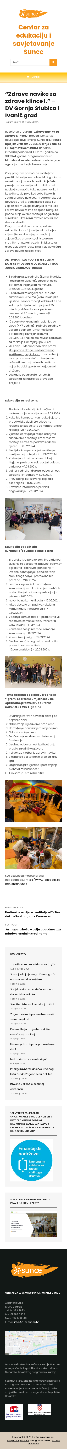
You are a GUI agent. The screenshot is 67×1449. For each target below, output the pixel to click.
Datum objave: (22, 121)
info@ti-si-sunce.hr (26, 1322)
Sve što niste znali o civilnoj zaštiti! (32, 1004)
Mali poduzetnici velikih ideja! (28, 1059)
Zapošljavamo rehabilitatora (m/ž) (32, 964)
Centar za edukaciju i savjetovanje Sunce (33, 39)
